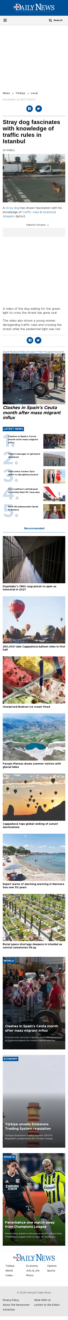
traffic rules (31, 212)
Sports (51, 1271)
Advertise (9, 1309)
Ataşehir (9, 216)
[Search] (50, 20)
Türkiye (20, 93)
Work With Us (42, 1300)
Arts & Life (33, 1271)
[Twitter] (38, 108)
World (9, 1271)
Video (9, 1275)
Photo (30, 1275)
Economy (32, 1266)
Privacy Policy (11, 1300)
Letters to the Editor (47, 1305)
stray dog (12, 208)
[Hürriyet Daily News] (34, 7)
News (6, 93)
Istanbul (48, 212)
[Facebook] (29, 108)
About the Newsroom (16, 1305)
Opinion (52, 1266)
